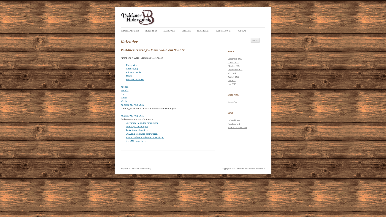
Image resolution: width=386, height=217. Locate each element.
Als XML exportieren (136, 141)
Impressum (125, 169)
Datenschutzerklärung (141, 169)
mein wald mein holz (237, 127)
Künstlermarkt (133, 72)
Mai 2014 (232, 73)
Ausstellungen (223, 31)
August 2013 (233, 77)
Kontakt (242, 31)
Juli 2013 (232, 80)
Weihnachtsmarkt (135, 79)
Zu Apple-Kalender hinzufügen (142, 134)
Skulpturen (203, 31)
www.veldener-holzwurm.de (255, 169)
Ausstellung (132, 69)
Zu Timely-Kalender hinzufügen (142, 123)
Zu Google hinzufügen (137, 126)
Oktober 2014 (234, 66)
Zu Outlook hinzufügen (137, 130)
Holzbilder (151, 31)
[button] (137, 119)
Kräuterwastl (234, 124)
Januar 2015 (233, 62)
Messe (129, 76)
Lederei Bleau (234, 120)
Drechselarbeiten (130, 31)
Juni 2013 (232, 84)
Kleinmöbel (169, 31)
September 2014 (235, 70)
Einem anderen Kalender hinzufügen (145, 137)
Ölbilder (186, 31)
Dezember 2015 (235, 59)
